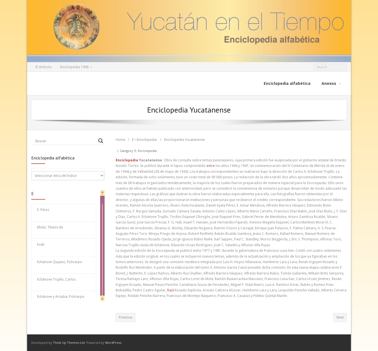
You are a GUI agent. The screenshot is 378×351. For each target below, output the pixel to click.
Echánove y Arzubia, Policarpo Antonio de (60, 299)
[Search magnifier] (101, 141)
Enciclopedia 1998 (74, 67)
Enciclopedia (147, 139)
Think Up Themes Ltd (69, 342)
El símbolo (43, 67)
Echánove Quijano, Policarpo (59, 262)
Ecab (41, 244)
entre (210, 165)
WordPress (113, 342)
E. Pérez (43, 209)
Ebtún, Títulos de (50, 227)
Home (120, 139)
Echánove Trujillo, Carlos (56, 279)
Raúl (170, 290)
